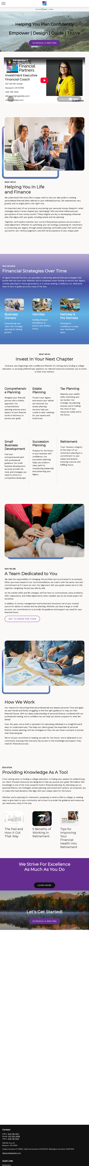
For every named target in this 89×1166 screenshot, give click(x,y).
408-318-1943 (13, 1134)
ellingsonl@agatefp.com (11, 1153)
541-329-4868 (14, 1136)
